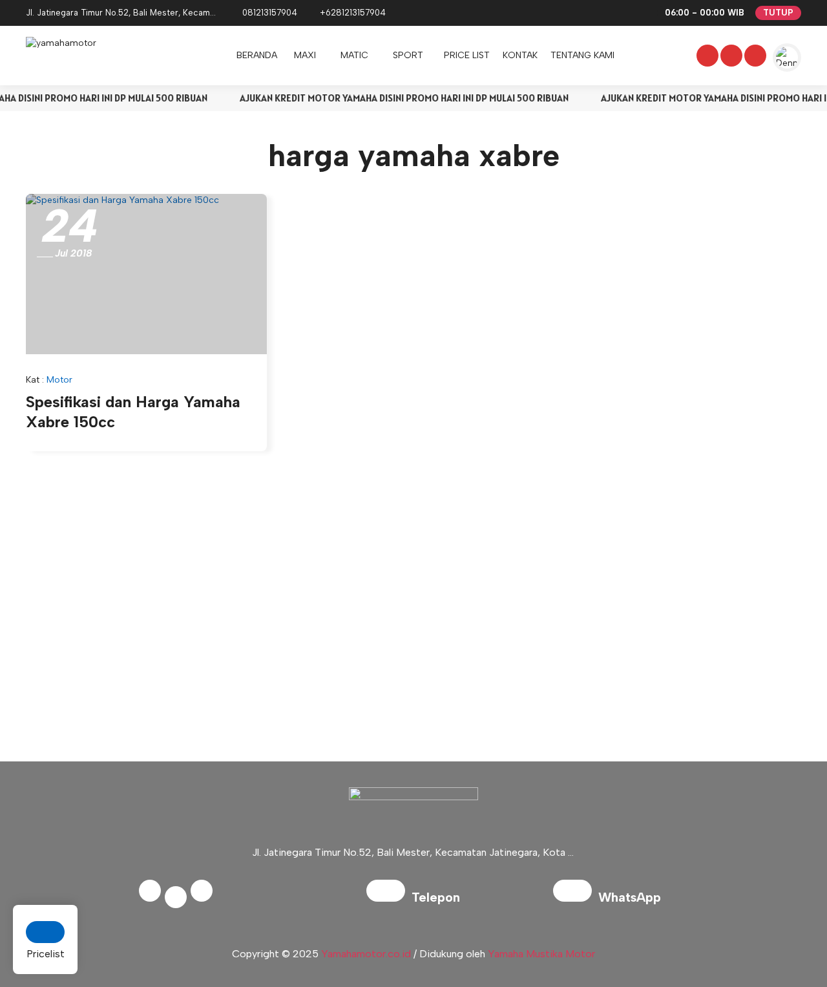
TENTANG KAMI (582, 55)
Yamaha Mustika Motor (541, 954)
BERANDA (256, 55)
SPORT (408, 55)
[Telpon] (389, 899)
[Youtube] (754, 57)
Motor (59, 379)
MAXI (305, 55)
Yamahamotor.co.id (366, 954)
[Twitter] (730, 57)
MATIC (354, 55)
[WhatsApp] (575, 899)
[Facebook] (706, 57)
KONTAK (520, 55)
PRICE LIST (467, 55)
